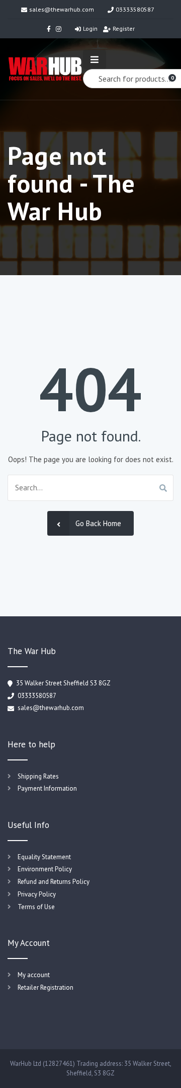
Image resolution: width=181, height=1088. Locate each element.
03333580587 (135, 9)
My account (34, 975)
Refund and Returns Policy (53, 881)
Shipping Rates (38, 776)
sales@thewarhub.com (61, 9)
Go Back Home (98, 523)
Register (124, 28)
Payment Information (47, 788)
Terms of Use (36, 907)
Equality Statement (44, 857)
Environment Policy (45, 869)
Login (90, 28)
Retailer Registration (45, 987)
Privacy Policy (37, 894)
